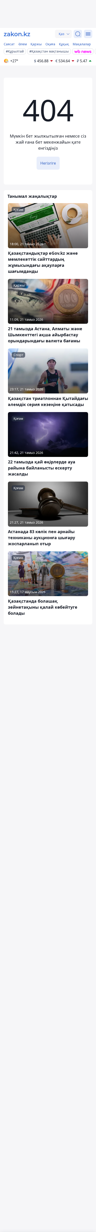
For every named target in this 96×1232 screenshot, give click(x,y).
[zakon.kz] (17, 34)
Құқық (64, 44)
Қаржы (36, 44)
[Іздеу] (78, 34)
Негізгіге (48, 163)
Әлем (22, 44)
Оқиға (50, 44)
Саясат (9, 44)
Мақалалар (82, 44)
